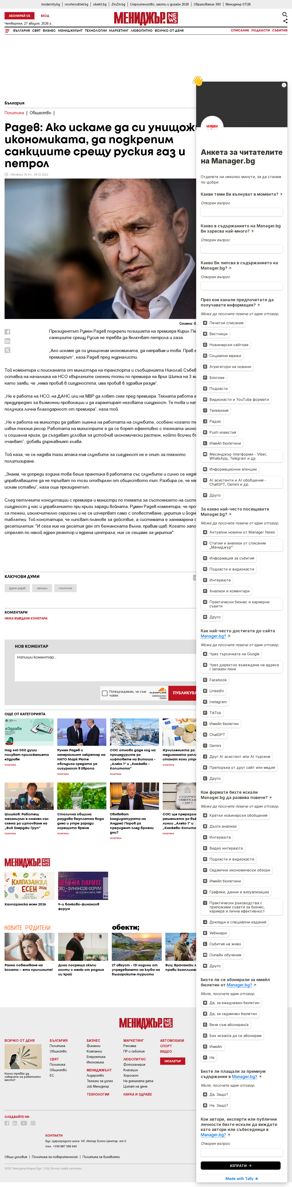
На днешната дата (138, 1081)
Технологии (96, 30)
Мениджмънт (70, 30)
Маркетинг (118, 30)
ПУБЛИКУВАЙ (187, 693)
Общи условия (16, 1156)
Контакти (54, 1135)
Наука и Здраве (137, 1094)
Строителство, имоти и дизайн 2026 (159, 4)
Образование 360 (207, 4)
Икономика (95, 1062)
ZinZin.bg (118, 4)
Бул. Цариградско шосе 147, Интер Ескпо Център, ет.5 (85, 1141)
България (21, 30)
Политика (57, 1045)
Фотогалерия (134, 1064)
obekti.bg (100, 4)
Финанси (93, 1045)
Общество (58, 1051)
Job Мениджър (98, 1086)
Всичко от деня (169, 30)
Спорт (166, 1045)
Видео (166, 1051)
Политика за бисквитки (101, 1156)
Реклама (129, 1045)
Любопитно (142, 30)
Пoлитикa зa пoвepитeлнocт (55, 1156)
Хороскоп (130, 1075)
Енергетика (96, 1056)
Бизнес (49, 30)
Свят (36, 30)
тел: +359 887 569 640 (61, 1146)
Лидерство (95, 1075)
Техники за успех (100, 1081)
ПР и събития (134, 1051)
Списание (240, 30)
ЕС (52, 1075)
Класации (130, 1070)
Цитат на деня (135, 1086)
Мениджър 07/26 (238, 4)
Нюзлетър (172, 1061)
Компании (94, 1051)
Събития (279, 30)
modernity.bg (50, 4)
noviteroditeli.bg (76, 4)
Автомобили (172, 1040)
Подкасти (260, 30)
